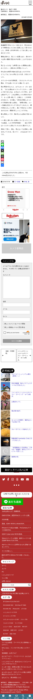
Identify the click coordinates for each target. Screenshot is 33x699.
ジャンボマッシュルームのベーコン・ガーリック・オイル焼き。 (23, 355)
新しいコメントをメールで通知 (14, 324)
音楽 (13, 634)
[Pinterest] (16, 159)
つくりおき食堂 (7, 642)
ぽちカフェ (5, 677)
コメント (6, 275)
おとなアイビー (7, 656)
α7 (23, 608)
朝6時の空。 (16, 457)
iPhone (16, 608)
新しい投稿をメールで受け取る (14, 327)
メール (5, 309)
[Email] (16, 162)
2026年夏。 (6, 519)
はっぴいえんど (7, 672)
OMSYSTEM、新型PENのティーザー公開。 (16, 515)
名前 (4, 301)
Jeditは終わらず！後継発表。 (11, 511)
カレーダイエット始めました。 (22, 429)
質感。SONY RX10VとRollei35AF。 (14, 524)
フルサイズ (8, 623)
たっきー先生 (6, 667)
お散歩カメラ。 (17, 402)
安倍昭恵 (5, 653)
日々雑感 (17, 182)
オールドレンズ (9, 616)
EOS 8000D (8, 605)
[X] (16, 150)
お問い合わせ (6, 581)
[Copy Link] (16, 141)
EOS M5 (7, 608)
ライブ (18, 623)
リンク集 (5, 578)
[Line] (16, 144)
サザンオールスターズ (11, 619)
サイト (5, 316)
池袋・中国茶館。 (10, 352)
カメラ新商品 (16, 248)
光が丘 (17, 626)
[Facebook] (16, 147)
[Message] (16, 153)
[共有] (16, 165)
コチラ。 (27, 593)
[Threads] (16, 156)
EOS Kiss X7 (20, 605)
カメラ (4, 569)
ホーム (4, 565)
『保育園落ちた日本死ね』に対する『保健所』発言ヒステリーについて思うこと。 (22, 449)
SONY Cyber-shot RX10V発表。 (12, 534)
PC (3, 572)
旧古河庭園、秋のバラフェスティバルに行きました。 (22, 384)
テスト (24, 619)
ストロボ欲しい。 (8, 551)
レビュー (7, 626)
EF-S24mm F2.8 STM (11, 601)
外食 (25, 182)
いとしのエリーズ (8, 575)
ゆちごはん (5, 648)
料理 (14, 630)
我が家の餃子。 (17, 411)
